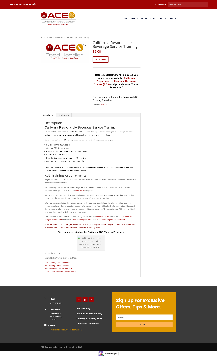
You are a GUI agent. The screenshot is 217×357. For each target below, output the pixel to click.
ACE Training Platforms (83, 219)
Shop (125, 18)
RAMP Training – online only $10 (58, 268)
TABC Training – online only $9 (57, 262)
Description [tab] (48, 115)
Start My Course (139, 18)
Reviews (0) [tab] (64, 115)
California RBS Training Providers (106, 232)
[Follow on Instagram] (91, 299)
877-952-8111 (160, 4)
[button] (84, 45)
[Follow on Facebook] (79, 299)
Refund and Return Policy (89, 313)
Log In (173, 18)
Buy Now (100, 59)
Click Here (79, 190)
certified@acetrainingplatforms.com (65, 330)
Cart (152, 18)
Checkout (163, 18)
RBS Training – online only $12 (57, 265)
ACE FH (49, 37)
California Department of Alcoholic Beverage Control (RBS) (115, 81)
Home (43, 37)
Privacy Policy (83, 308)
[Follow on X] (85, 299)
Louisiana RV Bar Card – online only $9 (61, 271)
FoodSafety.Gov (102, 216)
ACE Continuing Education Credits (111, 219)
